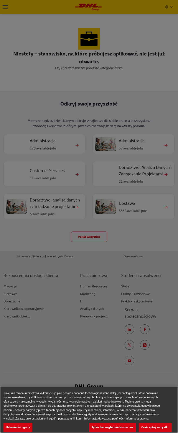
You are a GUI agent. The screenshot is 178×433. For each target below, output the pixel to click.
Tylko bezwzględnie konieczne (113, 427)
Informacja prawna (136, 418)
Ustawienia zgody (18, 427)
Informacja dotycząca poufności (104, 418)
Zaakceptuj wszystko (155, 427)
